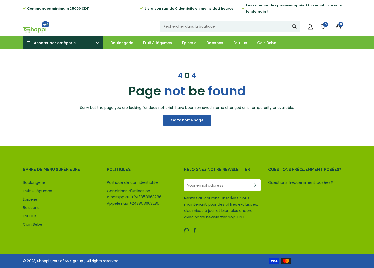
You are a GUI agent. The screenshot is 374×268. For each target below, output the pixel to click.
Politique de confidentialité (132, 182)
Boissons (31, 207)
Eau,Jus (30, 216)
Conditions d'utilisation (128, 190)
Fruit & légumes (37, 190)
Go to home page (187, 120)
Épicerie (30, 199)
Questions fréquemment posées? (300, 182)
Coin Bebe (32, 224)
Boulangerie (34, 182)
